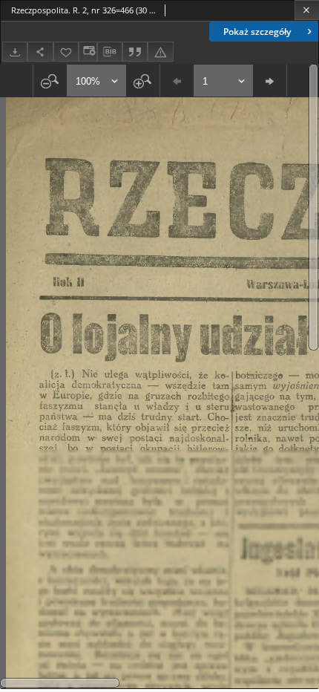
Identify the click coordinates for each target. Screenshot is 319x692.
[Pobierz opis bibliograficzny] (109, 52)
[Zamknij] (307, 10)
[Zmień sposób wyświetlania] (87, 52)
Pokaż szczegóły (257, 31)
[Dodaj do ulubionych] (66, 52)
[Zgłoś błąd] (160, 52)
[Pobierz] (14, 52)
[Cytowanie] (135, 52)
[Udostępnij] (40, 52)
